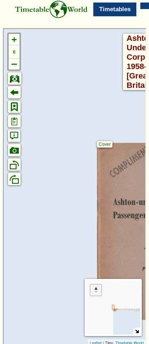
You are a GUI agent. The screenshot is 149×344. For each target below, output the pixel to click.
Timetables (115, 9)
